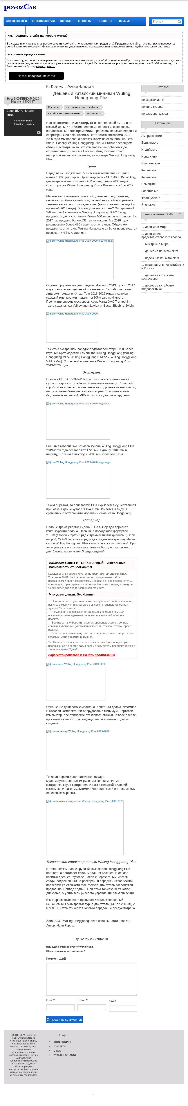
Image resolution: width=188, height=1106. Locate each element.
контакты (59, 1046)
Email (82, 1000)
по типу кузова (151, 106)
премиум (124, 21)
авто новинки (100, 921)
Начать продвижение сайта (36, 75)
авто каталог (62, 1042)
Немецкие (148, 184)
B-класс (53, 107)
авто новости (120, 921)
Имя (50, 1000)
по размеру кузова (154, 113)
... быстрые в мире (155, 244)
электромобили (43, 21)
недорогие (104, 21)
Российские (149, 191)
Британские (149, 142)
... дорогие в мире (154, 227)
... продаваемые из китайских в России (162, 266)
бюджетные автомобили (82, 107)
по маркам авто (152, 99)
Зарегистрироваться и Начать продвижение (81, 655)
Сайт (112, 1001)
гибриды (66, 21)
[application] (23, 120)
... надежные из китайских (160, 258)
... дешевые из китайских (159, 251)
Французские (150, 198)
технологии (36, 29)
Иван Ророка (65, 925)
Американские (151, 136)
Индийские (149, 149)
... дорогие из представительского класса (161, 235)
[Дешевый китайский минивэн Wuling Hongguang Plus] (80, 259)
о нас (57, 1050)
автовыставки (16, 21)
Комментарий (56, 958)
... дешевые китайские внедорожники (157, 287)
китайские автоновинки (64, 113)
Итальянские (150, 163)
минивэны (94, 113)
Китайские (148, 170)
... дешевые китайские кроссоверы (157, 277)
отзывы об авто (64, 1055)
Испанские (149, 156)
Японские (148, 204)
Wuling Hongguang (76, 921)
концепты (84, 21)
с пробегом (14, 29)
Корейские (148, 177)
